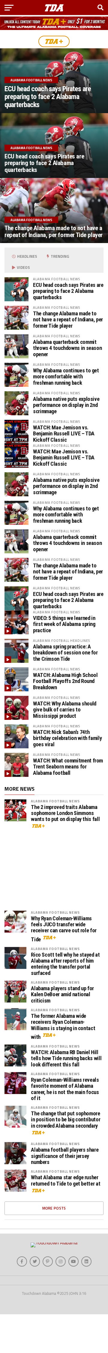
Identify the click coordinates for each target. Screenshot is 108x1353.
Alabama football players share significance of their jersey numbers (64, 823)
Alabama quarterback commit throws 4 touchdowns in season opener (67, 348)
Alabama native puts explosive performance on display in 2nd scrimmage (66, 405)
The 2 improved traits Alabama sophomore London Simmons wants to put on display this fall (65, 480)
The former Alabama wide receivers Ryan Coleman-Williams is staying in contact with (63, 693)
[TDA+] (54, 41)
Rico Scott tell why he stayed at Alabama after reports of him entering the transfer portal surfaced (65, 631)
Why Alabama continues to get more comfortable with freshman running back (66, 376)
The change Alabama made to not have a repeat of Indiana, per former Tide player (68, 319)
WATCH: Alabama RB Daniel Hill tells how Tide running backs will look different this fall (66, 725)
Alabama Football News (55, 468)
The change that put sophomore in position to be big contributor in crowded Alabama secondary (65, 786)
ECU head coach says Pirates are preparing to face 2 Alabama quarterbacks (68, 291)
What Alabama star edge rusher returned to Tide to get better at (65, 847)
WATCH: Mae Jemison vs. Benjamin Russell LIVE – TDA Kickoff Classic (63, 433)
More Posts (54, 875)
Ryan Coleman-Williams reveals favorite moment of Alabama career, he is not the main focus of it (65, 756)
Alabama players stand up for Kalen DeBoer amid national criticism (62, 661)
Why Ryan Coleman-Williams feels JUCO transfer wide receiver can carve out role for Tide (64, 595)
